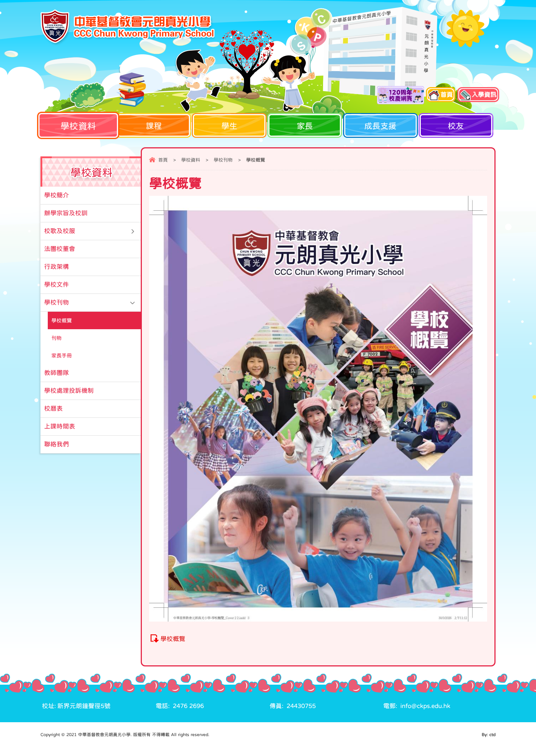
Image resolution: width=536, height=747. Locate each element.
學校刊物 (223, 159)
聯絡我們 (56, 444)
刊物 (56, 338)
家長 (305, 126)
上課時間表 (59, 426)
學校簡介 (56, 195)
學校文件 (56, 284)
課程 (154, 126)
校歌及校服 (59, 231)
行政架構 (56, 267)
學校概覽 (172, 639)
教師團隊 (56, 373)
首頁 (163, 159)
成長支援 (380, 126)
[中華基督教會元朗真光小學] (127, 27)
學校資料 (78, 125)
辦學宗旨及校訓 (66, 213)
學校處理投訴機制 (69, 391)
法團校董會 (59, 249)
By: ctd (489, 734)
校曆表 (53, 408)
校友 (456, 126)
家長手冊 (61, 355)
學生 (229, 126)
